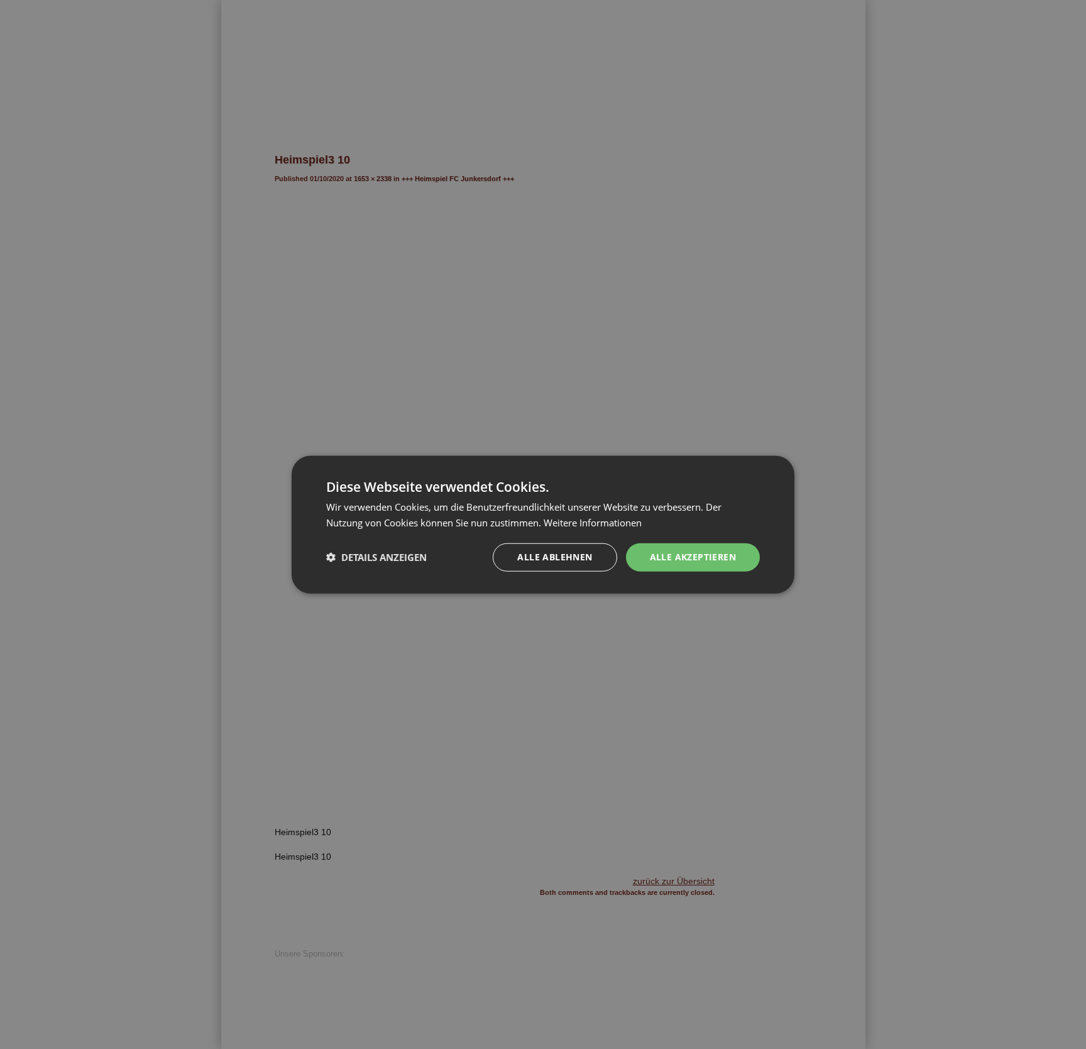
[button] (376, 557)
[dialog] (543, 524)
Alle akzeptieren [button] (693, 557)
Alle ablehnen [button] (554, 557)
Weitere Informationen (593, 522)
